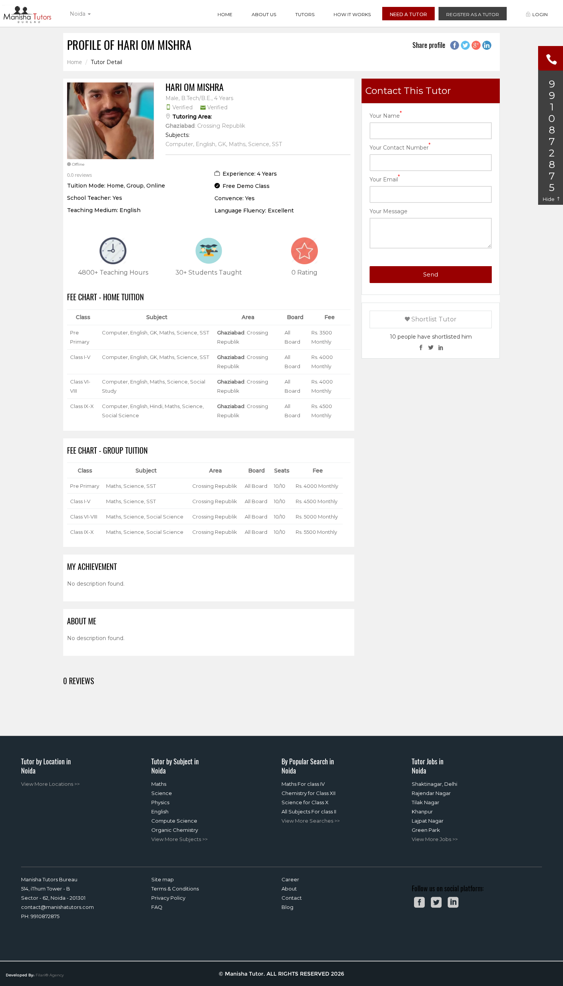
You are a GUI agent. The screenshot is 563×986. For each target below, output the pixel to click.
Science (161, 793)
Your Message (389, 211)
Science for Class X (305, 802)
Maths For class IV (303, 784)
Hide (549, 199)
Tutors (304, 14)
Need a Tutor (408, 14)
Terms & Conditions (175, 889)
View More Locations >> (50, 784)
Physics (160, 802)
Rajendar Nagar (431, 793)
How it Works (352, 14)
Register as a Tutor (472, 14)
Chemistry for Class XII (309, 793)
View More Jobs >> (435, 839)
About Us (264, 14)
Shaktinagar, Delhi (434, 784)
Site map (162, 879)
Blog (287, 907)
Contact (292, 898)
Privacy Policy (168, 898)
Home (225, 14)
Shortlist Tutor (433, 319)
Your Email (385, 179)
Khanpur (422, 811)
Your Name (386, 115)
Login (540, 14)
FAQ (156, 907)
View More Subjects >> (179, 839)
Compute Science (174, 821)
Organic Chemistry (174, 830)
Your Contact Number (400, 147)
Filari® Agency (50, 975)
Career (290, 879)
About (289, 889)
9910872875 (45, 916)
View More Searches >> (311, 821)
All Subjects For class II (309, 811)
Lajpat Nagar (428, 821)
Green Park (426, 830)
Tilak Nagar (425, 802)
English (160, 811)
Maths (158, 784)
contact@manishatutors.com (57, 907)
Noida (78, 13)
